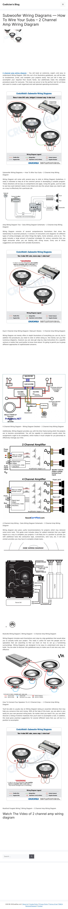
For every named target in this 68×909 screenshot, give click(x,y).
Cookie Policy (33, 904)
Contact (40, 906)
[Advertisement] (34, 58)
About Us (25, 904)
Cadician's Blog (11, 4)
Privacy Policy (43, 904)
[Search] (31, 856)
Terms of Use (53, 904)
